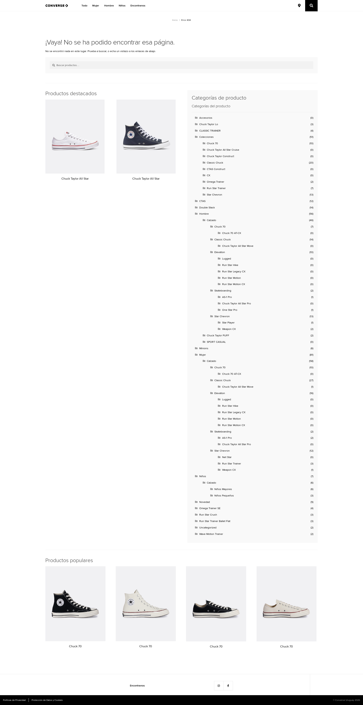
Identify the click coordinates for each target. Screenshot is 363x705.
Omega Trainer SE (209, 508)
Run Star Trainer (216, 188)
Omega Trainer (215, 182)
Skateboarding (222, 290)
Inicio (175, 20)
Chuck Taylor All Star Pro (236, 303)
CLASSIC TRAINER (210, 130)
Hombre (109, 5)
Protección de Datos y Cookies (47, 700)
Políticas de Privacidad (14, 700)
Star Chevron (214, 194)
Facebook (228, 685)
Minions (203, 348)
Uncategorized (207, 527)
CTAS (202, 201)
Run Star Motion (231, 278)
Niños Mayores (223, 489)
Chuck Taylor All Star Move (237, 246)
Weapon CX (229, 329)
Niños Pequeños (224, 495)
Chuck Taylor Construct (220, 156)
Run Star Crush (208, 514)
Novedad (204, 502)
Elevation (219, 252)
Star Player (228, 322)
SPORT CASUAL (216, 342)
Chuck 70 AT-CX (231, 233)
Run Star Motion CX (233, 284)
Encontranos (137, 5)
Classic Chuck (215, 162)
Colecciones (206, 137)
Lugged (226, 258)
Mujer (95, 5)
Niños (122, 5)
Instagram (218, 685)
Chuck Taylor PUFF (218, 335)
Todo (84, 5)
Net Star (227, 457)
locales (299, 5)
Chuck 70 (212, 143)
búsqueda (311, 5)
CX (208, 175)
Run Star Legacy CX (233, 271)
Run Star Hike (230, 265)
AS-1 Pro (227, 297)
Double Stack (207, 207)
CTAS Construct (216, 169)
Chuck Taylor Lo (208, 124)
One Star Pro (229, 310)
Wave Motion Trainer (211, 534)
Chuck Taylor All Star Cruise (223, 150)
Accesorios (205, 118)
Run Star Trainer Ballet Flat (214, 521)
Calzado (211, 220)
